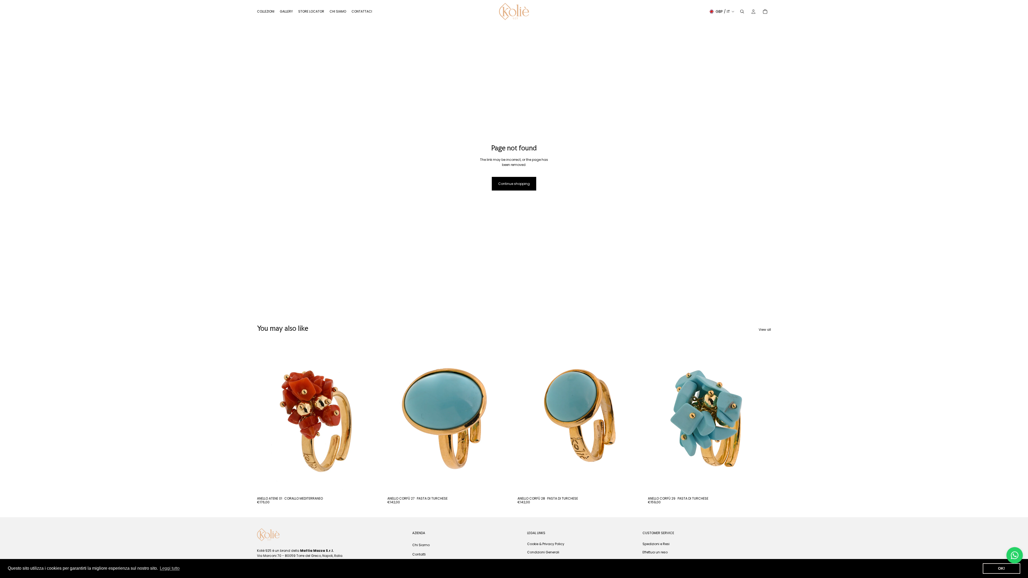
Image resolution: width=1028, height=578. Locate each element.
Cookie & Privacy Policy (545, 543)
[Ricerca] (742, 11)
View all (765, 329)
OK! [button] (1001, 568)
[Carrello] (765, 11)
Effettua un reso (655, 552)
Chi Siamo (421, 544)
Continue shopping (514, 183)
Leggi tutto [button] (170, 568)
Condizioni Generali (543, 552)
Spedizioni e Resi (656, 543)
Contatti (419, 554)
